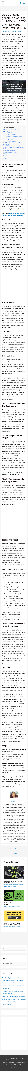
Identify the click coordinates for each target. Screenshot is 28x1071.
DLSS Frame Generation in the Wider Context (13, 154)
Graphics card (6, 31)
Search (5, 1062)
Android (11, 1062)
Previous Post (14, 849)
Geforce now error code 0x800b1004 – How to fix (12, 923)
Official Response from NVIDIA (13, 146)
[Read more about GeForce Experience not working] (14, 895)
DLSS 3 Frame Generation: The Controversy (12, 143)
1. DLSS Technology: (11, 133)
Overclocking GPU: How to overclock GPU (13, 881)
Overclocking (14, 884)
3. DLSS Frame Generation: (14, 136)
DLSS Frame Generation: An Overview (11, 130)
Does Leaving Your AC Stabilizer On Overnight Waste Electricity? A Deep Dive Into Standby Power (12, 980)
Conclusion (8, 157)
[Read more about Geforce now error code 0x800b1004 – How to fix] (14, 915)
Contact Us (9, 1065)
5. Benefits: (10, 139)
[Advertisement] (14, 286)
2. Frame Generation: (12, 134)
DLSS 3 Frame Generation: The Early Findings (13, 148)
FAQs (6, 158)
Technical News (20, 1062)
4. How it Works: (11, 138)
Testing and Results (10, 150)
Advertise (14, 1067)
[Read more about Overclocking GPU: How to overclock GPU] (14, 872)
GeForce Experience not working (12, 903)
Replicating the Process (11, 152)
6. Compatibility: (11, 141)
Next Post (14, 853)
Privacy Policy (18, 1065)
